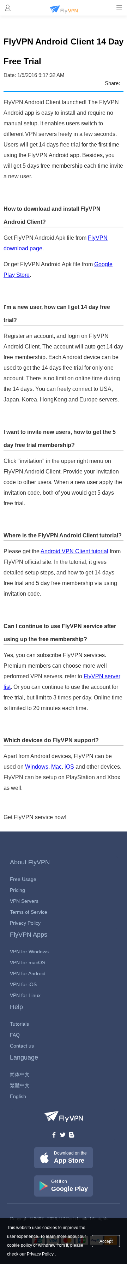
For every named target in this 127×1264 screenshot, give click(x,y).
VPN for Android (28, 973)
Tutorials (19, 1024)
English (18, 1096)
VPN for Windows (29, 951)
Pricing (17, 890)
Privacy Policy (25, 923)
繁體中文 (20, 1085)
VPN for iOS (23, 984)
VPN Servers (24, 901)
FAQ (15, 1035)
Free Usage (23, 879)
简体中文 (20, 1074)
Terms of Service (28, 912)
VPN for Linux (25, 995)
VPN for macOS (27, 962)
